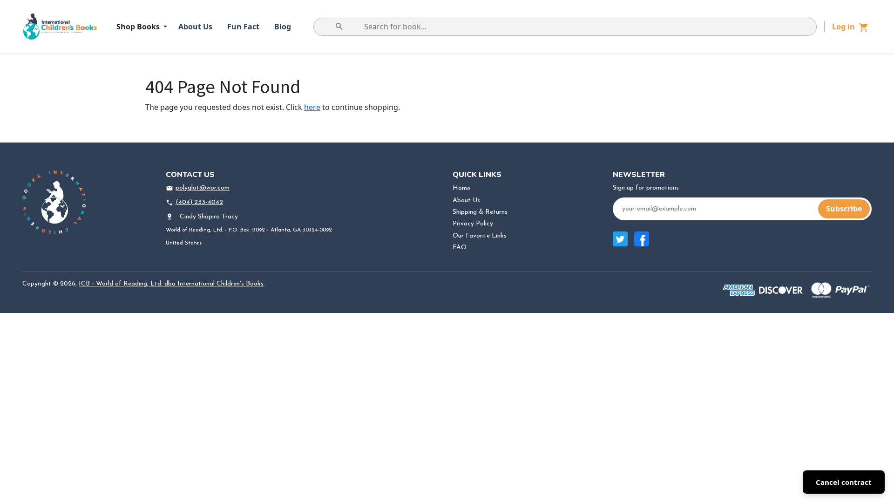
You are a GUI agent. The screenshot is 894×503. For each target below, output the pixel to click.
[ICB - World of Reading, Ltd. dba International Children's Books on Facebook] (641, 243)
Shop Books (139, 26)
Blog (282, 26)
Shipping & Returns (480, 212)
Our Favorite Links (480, 235)
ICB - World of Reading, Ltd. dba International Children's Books (171, 283)
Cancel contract (844, 482)
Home (461, 188)
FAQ (460, 247)
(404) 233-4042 (199, 202)
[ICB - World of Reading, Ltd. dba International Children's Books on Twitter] (620, 243)
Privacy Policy (473, 223)
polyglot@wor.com (203, 187)
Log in (843, 26)
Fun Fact (243, 26)
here (312, 107)
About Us (195, 26)
